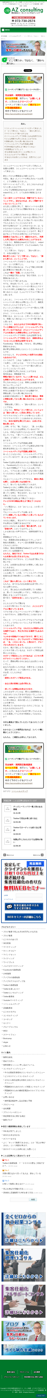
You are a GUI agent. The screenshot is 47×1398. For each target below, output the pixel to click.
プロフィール (8, 1105)
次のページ (36, 855)
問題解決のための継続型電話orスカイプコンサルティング (25, 1091)
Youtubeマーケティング (13, 1000)
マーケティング (9, 947)
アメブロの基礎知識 (11, 977)
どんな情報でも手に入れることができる (21, 139)
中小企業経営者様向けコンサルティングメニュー (25, 1072)
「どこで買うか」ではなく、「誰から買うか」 (23, 131)
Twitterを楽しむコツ (11, 989)
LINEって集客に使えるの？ (18, 1184)
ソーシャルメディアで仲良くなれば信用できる (23, 136)
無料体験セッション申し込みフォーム (18, 1065)
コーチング (7, 1019)
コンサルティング (10, 1015)
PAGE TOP (41, 1395)
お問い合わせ (8, 1097)
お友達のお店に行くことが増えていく (20, 152)
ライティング (8, 958)
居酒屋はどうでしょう (14, 149)
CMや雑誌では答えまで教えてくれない (20, 147)
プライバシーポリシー (12, 1112)
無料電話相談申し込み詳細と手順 (18, 1101)
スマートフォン (9, 1035)
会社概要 (7, 1108)
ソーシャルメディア (15, 36)
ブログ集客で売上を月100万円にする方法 (20, 932)
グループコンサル (10, 1027)
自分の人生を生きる (11, 1135)
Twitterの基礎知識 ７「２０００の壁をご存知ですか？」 (23, 1164)
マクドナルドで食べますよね (16, 133)
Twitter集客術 (8, 996)
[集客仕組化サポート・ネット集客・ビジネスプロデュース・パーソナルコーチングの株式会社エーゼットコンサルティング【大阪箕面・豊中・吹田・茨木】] (23, 13)
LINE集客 (7, 974)
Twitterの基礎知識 (10, 985)
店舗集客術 (7, 1008)
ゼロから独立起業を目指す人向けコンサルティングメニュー (25, 1081)
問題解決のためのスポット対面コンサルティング (25, 1087)
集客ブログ (7, 1120)
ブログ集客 (7, 936)
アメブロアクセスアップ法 (14, 981)
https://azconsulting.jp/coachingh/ (19, 114)
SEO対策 (7, 943)
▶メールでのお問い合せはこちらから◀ (23, 25)
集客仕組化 (7, 1057)
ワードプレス (8, 962)
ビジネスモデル (9, 1012)
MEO (5, 1031)
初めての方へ (8, 1061)
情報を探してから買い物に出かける (19, 141)
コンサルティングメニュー (14, 1069)
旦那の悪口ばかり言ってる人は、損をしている (21, 1174)
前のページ (10, 855)
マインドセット (9, 955)
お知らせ (7, 1046)
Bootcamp (7, 1038)
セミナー (7, 1023)
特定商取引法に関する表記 (14, 1116)
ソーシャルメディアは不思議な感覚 (19, 144)
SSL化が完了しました (12, 1131)
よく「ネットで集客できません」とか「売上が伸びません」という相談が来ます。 (24, 1144)
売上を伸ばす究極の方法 (18, 1189)
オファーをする (9, 1139)
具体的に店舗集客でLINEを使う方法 (22, 1193)
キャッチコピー (9, 951)
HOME (5, 36)
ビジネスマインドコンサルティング (19, 1076)
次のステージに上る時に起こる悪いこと (19, 1149)
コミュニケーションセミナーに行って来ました (23, 128)
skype (5, 1042)
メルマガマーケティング (13, 966)
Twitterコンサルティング (13, 993)
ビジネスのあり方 (10, 939)
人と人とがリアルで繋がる (16, 155)
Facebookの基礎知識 (12, 970)
